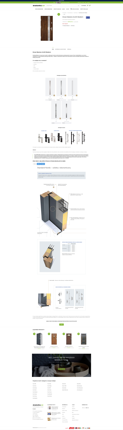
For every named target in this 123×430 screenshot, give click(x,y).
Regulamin (73, 408)
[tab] (53, 48)
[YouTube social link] (86, 408)
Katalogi (73, 418)
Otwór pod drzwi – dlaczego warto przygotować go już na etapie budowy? (56, 413)
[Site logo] (39, 5)
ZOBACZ (61, 324)
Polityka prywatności (75, 410)
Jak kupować (64, 406)
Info (115, 428)
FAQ (63, 414)
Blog (72, 412)
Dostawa (63, 412)
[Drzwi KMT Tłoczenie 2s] (69, 339)
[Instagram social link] (85, 408)
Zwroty (63, 416)
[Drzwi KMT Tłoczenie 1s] (54, 339)
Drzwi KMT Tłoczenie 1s (54, 346)
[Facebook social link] (82, 408)
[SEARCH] (78, 5)
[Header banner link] (61, 0)
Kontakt (73, 406)
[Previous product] (63, 14)
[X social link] (83, 408)
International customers (75, 414)
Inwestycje (63, 418)
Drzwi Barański (35, 398)
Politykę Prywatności (57, 373)
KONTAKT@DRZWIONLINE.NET (37, 2)
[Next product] (65, 14)
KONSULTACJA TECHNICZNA (65, 2)
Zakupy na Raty (64, 410)
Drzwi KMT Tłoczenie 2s (69, 346)
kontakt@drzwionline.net (39, 419)
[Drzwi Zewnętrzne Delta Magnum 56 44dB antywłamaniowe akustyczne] (39, 339)
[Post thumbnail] (49, 408)
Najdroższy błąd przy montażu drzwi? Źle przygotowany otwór (55, 407)
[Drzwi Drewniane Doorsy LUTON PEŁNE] (83, 339)
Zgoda (119, 428)
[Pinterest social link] (88, 408)
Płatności (63, 408)
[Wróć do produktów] (64, 14)
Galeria (73, 416)
